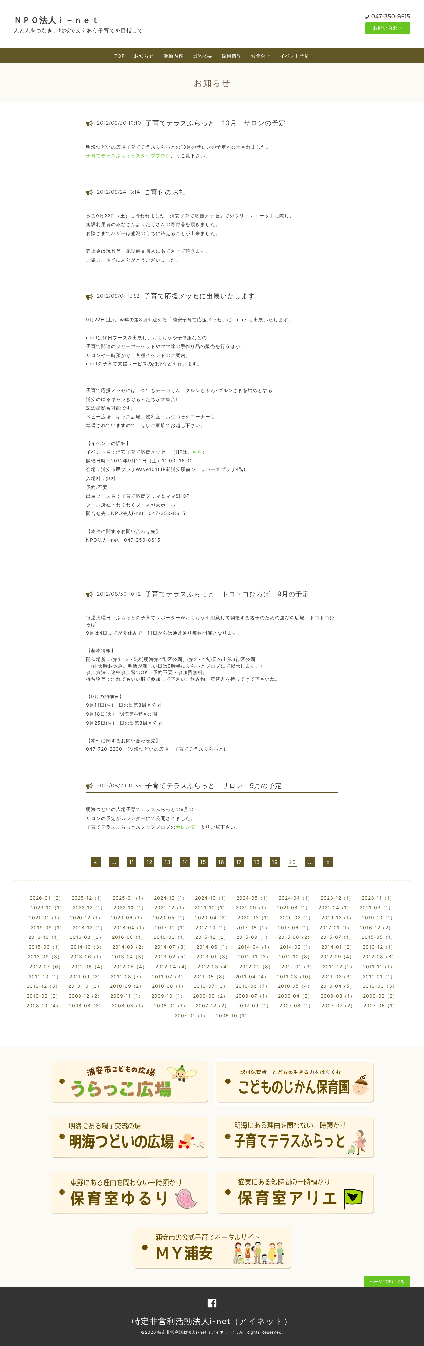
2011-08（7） (127, 976)
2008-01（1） (171, 1005)
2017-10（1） (211, 927)
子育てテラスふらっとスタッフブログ (128, 155)
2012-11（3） (254, 956)
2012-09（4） (337, 956)
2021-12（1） (170, 907)
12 (149, 862)
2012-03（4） (214, 966)
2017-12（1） (171, 927)
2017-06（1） (294, 927)
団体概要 (202, 56)
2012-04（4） (172, 966)
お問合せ (261, 56)
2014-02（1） (296, 947)
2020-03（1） (255, 917)
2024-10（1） (212, 898)
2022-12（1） (89, 907)
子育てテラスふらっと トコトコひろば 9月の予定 (227, 594)
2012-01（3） (298, 966)
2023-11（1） (378, 898)
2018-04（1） (130, 927)
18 (257, 862)
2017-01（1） (335, 927)
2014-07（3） (171, 947)
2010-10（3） (85, 986)
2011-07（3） (169, 976)
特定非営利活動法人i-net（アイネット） (212, 1321)
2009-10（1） (168, 996)
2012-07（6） (46, 966)
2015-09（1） (253, 937)
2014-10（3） (87, 947)
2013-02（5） (171, 956)
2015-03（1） (46, 947)
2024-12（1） (170, 898)
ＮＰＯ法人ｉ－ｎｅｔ (57, 20)
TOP (119, 56)
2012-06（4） (88, 966)
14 (185, 862)
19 (275, 862)
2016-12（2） (376, 927)
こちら (194, 452)
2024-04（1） (296, 898)
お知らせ (144, 56)
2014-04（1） (255, 947)
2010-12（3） (43, 986)
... (113, 862)
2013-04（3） (129, 956)
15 (203, 862)
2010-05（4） (295, 986)
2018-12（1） (89, 927)
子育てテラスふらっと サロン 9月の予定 (213, 786)
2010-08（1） (169, 986)
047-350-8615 (390, 16)
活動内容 (173, 56)
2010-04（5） (337, 986)
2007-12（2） (212, 1005)
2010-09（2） (127, 986)
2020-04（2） (212, 917)
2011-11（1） (379, 966)
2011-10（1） (45, 976)
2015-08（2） (295, 937)
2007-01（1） (191, 1015)
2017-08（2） (253, 927)
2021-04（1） (335, 907)
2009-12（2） (85, 996)
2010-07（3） (211, 986)
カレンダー (188, 827)
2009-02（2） (380, 996)
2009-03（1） (338, 996)
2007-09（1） (254, 1005)
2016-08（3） (87, 937)
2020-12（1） (86, 917)
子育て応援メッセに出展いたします (199, 296)
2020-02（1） (296, 917)
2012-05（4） (130, 966)
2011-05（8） (210, 976)
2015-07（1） (337, 937)
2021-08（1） (293, 907)
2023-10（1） (48, 907)
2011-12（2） (339, 966)
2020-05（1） (170, 917)
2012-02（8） (256, 966)
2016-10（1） (45, 937)
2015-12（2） (212, 937)
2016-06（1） (129, 937)
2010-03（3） (380, 986)
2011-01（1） (379, 976)
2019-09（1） (48, 927)
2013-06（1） (87, 956)
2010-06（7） (253, 986)
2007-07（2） (338, 1005)
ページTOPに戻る (387, 1281)
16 (221, 862)
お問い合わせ (388, 28)
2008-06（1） (129, 1005)
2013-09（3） (45, 956)
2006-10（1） (233, 1015)
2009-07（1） (253, 996)
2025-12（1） (88, 898)
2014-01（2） (338, 947)
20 (292, 862)
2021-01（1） (45, 917)
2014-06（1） (213, 947)
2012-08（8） (379, 956)
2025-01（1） (129, 898)
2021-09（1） (252, 907)
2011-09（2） (86, 976)
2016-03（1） (170, 937)
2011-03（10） (295, 976)
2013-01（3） (213, 956)
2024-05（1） (254, 898)
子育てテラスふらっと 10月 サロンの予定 (215, 123)
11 (131, 862)
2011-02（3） (338, 976)
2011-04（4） (252, 976)
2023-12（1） (337, 898)
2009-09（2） (210, 996)
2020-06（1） (128, 917)
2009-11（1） (126, 996)
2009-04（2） (295, 996)
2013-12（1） (379, 947)
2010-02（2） (44, 996)
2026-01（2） (47, 898)
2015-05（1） (379, 937)
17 (239, 862)
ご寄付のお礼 (165, 192)
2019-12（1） (337, 917)
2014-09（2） (129, 947)
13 (167, 862)
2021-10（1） (211, 907)
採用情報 (231, 56)
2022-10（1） (129, 907)
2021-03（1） (376, 907)
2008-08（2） (86, 1005)
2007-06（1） (380, 1005)
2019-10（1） (378, 917)
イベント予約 (295, 56)
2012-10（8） (295, 956)
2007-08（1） (296, 1005)
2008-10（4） (43, 1005)
